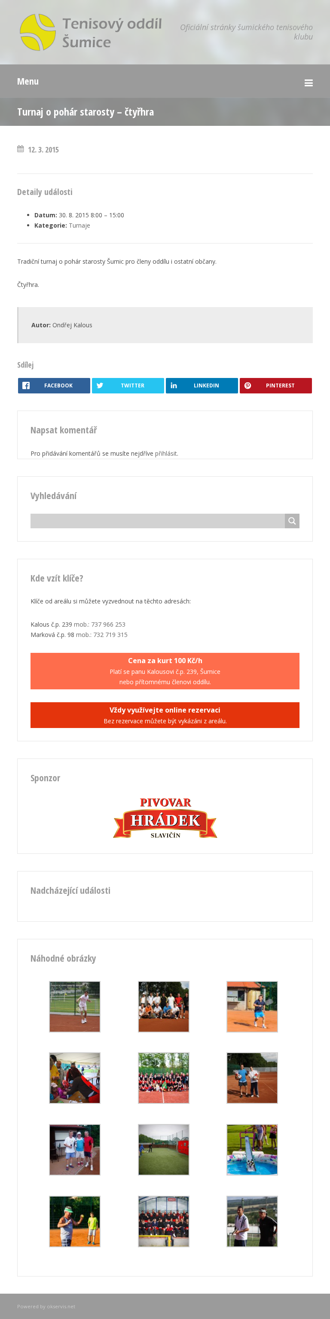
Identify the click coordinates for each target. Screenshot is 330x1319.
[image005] (163, 1173)
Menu (28, 80)
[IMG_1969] (252, 1030)
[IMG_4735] (75, 1030)
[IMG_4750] (252, 1245)
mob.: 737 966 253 (99, 624)
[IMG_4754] (163, 1030)
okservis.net (61, 1306)
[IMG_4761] (252, 1101)
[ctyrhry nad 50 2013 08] (75, 1173)
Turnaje (79, 225)
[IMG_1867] (75, 1245)
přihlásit (166, 453)
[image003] (163, 1245)
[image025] (75, 1101)
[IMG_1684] (163, 1101)
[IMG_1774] (252, 1173)
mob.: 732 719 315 (102, 635)
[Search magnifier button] (292, 521)
